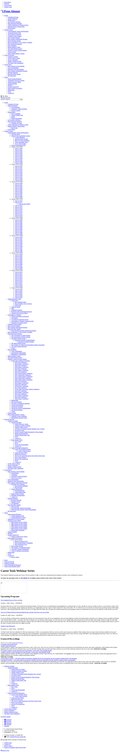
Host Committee (15, 113)
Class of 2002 (18, 258)
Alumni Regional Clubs (14, 33)
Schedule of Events (16, 123)
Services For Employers (21, 459)
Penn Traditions (12, 45)
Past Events (14, 128)
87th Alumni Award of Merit (19, 527)
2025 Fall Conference (21, 362)
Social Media (15, 473)
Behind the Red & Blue (21, 433)
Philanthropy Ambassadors (18, 354)
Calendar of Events (13, 17)
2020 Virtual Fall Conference (23, 378)
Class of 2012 (18, 275)
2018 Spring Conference (21, 386)
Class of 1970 (18, 201)
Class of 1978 (18, 215)
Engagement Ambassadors (18, 353)
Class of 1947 (18, 159)
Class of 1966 (18, 193)
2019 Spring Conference (21, 383)
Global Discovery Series (21, 424)
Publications (11, 90)
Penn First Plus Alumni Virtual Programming (23, 330)
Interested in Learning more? (19, 322)
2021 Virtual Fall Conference (23, 375)
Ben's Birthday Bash (20, 302)
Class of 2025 (18, 297)
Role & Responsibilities (21, 486)
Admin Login (8, 7)
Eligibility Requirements (18, 495)
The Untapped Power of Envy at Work (11, 600)
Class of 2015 (18, 280)
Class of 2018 (18, 284)
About (6, 77)
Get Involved (8, 64)
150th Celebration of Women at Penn (18, 25)
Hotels (13, 117)
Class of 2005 (18, 262)
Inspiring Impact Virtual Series (16, 26)
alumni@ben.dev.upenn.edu (18, 736)
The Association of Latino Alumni (20, 335)
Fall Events (18, 305)
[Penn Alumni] (10, 11)
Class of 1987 (18, 231)
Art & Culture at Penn (14, 58)
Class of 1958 (18, 178)
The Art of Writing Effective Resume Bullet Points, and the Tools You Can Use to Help (25, 612)
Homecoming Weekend (17, 530)
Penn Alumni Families (14, 37)
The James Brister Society (15, 49)
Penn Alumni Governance (15, 88)
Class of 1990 (18, 237)
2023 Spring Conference (21, 370)
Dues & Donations (16, 402)
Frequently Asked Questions (19, 109)
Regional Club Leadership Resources (21, 311)
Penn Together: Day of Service (23, 303)
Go (21, 99)
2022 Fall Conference (21, 372)
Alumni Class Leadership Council (20, 136)
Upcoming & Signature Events (19, 319)
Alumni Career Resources (8, 626)
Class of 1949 (18, 162)
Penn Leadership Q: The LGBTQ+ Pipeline (20, 42)
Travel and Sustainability (21, 444)
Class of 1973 (18, 207)
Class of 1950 (18, 166)
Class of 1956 (18, 175)
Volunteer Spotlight (16, 310)
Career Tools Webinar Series (23, 449)
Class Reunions (15, 107)
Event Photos (11, 28)
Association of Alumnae (14, 34)
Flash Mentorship (19, 490)
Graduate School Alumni (15, 36)
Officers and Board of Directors (20, 316)
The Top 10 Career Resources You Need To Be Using (30, 456)
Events (6, 15)
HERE (25, 578)
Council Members (20, 137)
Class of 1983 (18, 224)
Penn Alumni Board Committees (24, 543)
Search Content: (5, 99)
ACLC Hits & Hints (20, 143)
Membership (14, 400)
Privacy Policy (15, 557)
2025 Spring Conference (21, 364)
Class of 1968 (18, 196)
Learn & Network (9, 55)
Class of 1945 (18, 156)
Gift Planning (15, 503)
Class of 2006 (18, 264)
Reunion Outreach (16, 500)
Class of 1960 (18, 183)
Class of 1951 (18, 167)
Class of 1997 (18, 248)
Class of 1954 (18, 172)
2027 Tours (18, 441)
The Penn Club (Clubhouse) (15, 63)
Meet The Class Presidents (22, 140)
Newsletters (14, 318)
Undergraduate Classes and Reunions (18, 31)
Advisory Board (15, 307)
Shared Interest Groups (14, 47)
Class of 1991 (18, 239)
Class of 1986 (18, 229)
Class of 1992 (18, 240)
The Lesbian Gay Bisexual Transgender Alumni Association (28, 345)
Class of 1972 (18, 205)
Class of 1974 (18, 208)
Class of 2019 (18, 286)
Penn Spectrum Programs (15, 44)
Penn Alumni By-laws (21, 544)
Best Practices (18, 487)
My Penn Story (12, 75)
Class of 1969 (18, 197)
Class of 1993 (18, 242)
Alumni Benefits (12, 83)
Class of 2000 (18, 254)
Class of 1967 (18, 194)
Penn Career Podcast (20, 457)
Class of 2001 (18, 256)
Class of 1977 (18, 213)
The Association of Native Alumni (20, 337)
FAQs (9, 91)
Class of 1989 (18, 234)
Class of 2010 (18, 272)
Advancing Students (16, 410)
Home (6, 560)
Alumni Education (16, 422)
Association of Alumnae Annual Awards (22, 321)
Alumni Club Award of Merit (19, 313)
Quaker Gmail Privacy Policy (19, 536)
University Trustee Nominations (20, 549)
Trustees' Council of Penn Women (17, 50)
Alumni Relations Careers (18, 517)
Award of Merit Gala (17, 115)
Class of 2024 (18, 296)
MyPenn (6, 3)
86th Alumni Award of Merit (19, 528)
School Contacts (15, 110)
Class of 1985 (18, 227)
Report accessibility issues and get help (15, 747)
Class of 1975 (18, 210)
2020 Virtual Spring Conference (24, 379)
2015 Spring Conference (21, 395)
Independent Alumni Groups (19, 418)
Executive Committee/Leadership (20, 403)
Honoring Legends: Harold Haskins (25, 340)
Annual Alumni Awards (21, 139)
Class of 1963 (18, 188)
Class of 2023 (18, 294)
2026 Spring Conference (21, 398)
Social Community (13, 60)
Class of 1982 (18, 223)
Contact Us (11, 93)
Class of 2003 (18, 259)
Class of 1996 (18, 246)
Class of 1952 (18, 169)
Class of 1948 (18, 161)
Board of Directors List (21, 541)
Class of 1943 (18, 153)
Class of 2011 (18, 273)
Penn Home (7, 2)
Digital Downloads (16, 118)
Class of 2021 (18, 291)
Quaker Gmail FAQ (13, 87)
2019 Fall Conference (21, 381)
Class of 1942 (18, 151)
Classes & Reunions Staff (18, 145)
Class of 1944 (18, 155)
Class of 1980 (18, 220)
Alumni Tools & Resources (8, 645)
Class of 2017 (18, 283)
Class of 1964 (18, 189)
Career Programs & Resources (19, 448)
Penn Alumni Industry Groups (16, 53)
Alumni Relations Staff (17, 516)
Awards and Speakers (17, 405)
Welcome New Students (18, 484)
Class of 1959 (18, 180)
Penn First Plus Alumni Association (21, 508)
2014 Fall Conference (21, 397)
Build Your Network (20, 454)
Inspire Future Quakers (17, 494)
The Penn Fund (15, 134)
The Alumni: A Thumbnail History (20, 547)
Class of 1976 (18, 212)
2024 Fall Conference (21, 365)
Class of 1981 (18, 221)
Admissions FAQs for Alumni (16, 80)
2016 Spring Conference (21, 392)
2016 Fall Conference (21, 391)
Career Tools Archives (24, 451)
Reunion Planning (13, 72)
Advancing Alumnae (17, 406)
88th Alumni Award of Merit (19, 525)
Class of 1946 (18, 158)
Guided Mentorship (20, 492)
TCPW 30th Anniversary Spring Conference (27, 389)
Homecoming (11, 20)
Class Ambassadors (16, 351)
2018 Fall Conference (21, 384)
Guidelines (14, 475)
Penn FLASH (15, 506)
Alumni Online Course (21, 427)
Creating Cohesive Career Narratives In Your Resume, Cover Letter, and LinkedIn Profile (25, 652)
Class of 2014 (18, 278)
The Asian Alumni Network (19, 346)
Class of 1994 (18, 243)
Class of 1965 (18, 191)
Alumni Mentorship (16, 489)
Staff (12, 308)
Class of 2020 (18, 289)
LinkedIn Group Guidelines (19, 416)
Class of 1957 (18, 177)
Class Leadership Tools (21, 142)
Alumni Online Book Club (22, 435)
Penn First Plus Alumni (14, 41)
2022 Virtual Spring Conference (24, 373)
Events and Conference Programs (20, 360)
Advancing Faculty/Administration (20, 408)
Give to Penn (8, 5)
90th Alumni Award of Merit (19, 522)
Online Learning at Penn (14, 61)
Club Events (14, 300)
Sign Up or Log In (16, 478)
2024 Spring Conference (21, 367)
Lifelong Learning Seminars (22, 425)
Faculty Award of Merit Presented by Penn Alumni (29, 432)
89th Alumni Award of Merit (19, 524)
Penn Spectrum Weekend (15, 23)
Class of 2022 (18, 292)
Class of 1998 (18, 250)
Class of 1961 (18, 185)
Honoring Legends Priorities (26, 341)
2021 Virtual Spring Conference (24, 376)
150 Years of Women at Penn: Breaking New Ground (29, 429)
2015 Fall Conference (21, 394)
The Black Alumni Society (18, 338)
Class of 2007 (18, 265)
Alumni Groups (8, 30)
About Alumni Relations (14, 79)
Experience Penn (19, 430)
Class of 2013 (18, 277)
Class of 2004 (18, 261)
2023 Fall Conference (21, 368)
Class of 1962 (18, 186)
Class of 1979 (18, 216)
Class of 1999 (18, 251)
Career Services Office (21, 452)
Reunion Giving (15, 501)
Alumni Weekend (12, 18)
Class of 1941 (18, 150)
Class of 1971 (18, 202)
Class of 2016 (18, 281)
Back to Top (5, 750)
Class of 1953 (18, 170)
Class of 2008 (18, 267)
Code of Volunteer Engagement (20, 551)
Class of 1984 (18, 226)
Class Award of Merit (24, 204)
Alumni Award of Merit (14, 82)
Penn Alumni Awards (17, 546)
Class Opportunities (13, 68)
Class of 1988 (18, 232)
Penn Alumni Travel (16, 440)
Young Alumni (12, 52)
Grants (13, 411)
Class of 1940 (18, 148)
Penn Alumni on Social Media (16, 66)
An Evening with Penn (14, 22)
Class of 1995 (18, 245)
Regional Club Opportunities (16, 69)
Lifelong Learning (13, 56)
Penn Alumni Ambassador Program (17, 39)
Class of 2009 (18, 269)
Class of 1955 (18, 174)
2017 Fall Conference (21, 387)
